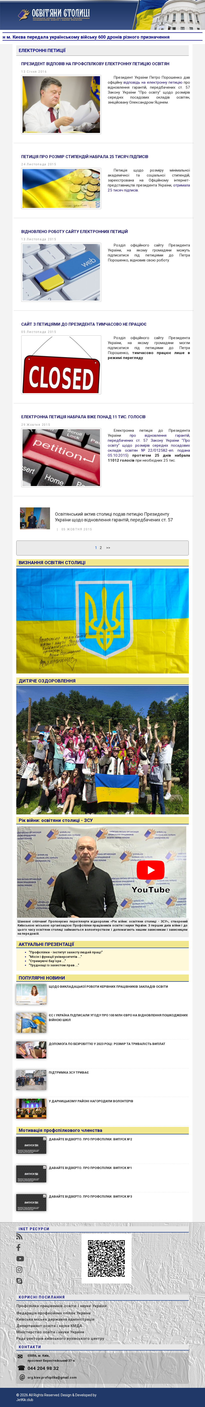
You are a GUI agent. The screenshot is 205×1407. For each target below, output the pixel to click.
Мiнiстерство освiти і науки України (50, 1332)
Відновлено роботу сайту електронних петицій (74, 231)
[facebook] (18, 1248)
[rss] (19, 1236)
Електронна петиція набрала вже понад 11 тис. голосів (83, 417)
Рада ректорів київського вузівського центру (60, 1338)
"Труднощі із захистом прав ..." (54, 965)
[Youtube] (20, 1259)
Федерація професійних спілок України (53, 1313)
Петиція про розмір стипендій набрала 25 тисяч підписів (84, 156)
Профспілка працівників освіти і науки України (61, 1306)
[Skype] (19, 1281)
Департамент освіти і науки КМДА (49, 1326)
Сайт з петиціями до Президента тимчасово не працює (83, 324)
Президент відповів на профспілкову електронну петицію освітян (95, 63)
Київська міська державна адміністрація (55, 1319)
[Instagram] (19, 1270)
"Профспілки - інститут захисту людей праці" (65, 952)
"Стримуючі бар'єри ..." (47, 961)
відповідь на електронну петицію (153, 82)
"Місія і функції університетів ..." (55, 957)
